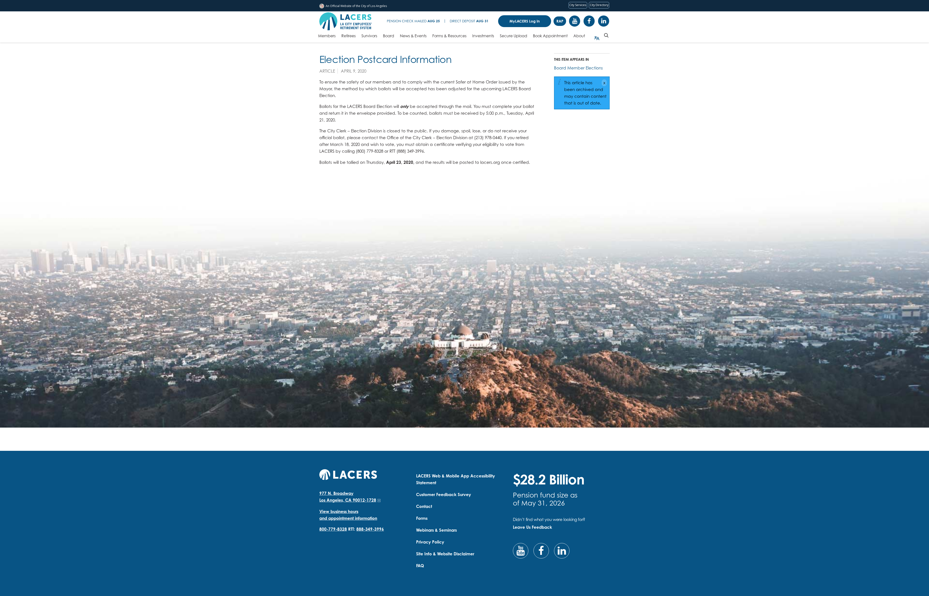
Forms (421, 518)
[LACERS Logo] (345, 21)
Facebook (589, 21)
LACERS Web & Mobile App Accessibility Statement (455, 479)
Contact (424, 506)
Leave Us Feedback (532, 527)
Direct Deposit (469, 21)
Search (606, 35)
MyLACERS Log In (524, 21)
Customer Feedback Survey (443, 494)
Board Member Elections (578, 67)
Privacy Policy (430, 541)
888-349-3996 (370, 529)
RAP (559, 21)
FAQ (420, 565)
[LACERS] (348, 474)
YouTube (575, 21)
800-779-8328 (333, 529)
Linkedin (604, 21)
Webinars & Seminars (436, 530)
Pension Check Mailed (413, 21)
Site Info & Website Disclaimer (445, 553)
